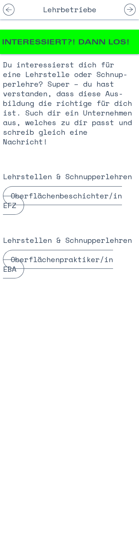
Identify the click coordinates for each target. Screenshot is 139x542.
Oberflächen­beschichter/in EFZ (62, 200)
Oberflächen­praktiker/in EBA (58, 264)
